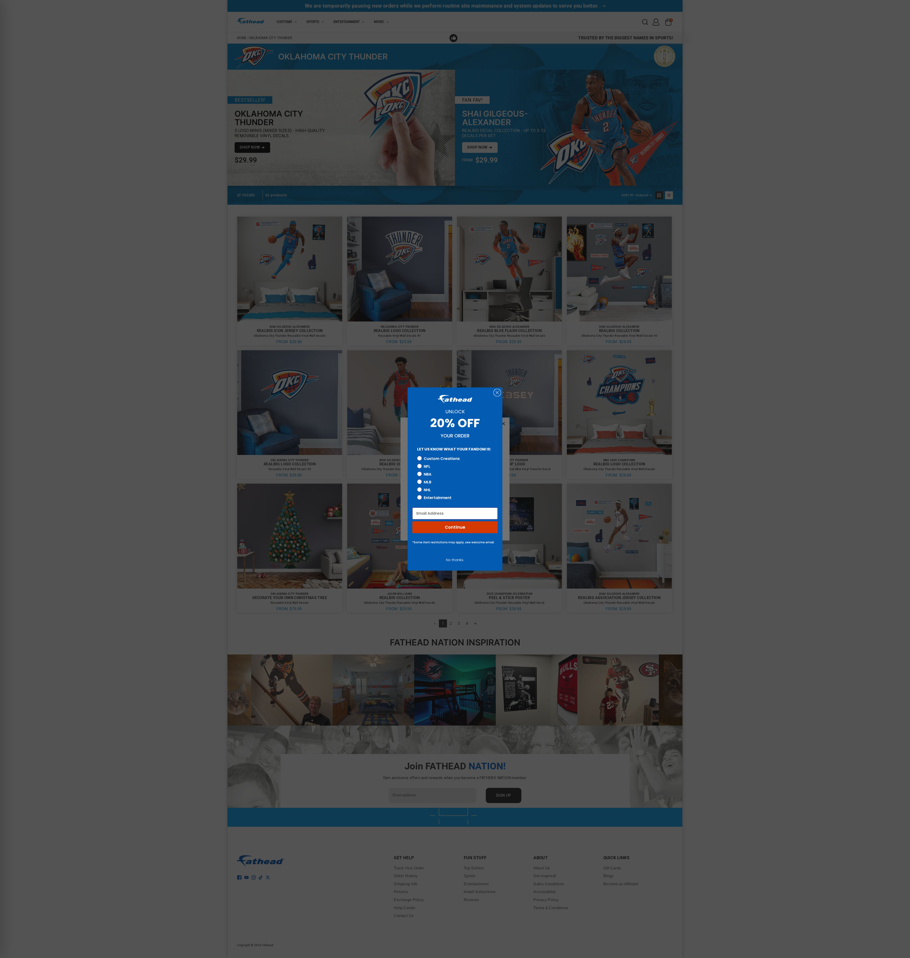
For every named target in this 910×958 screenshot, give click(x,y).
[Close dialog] (497, 392)
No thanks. (455, 559)
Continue (455, 527)
